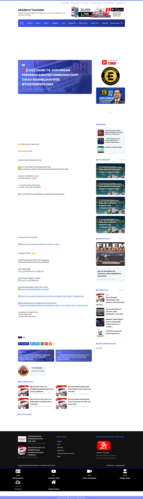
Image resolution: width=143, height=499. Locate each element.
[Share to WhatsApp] (42, 345)
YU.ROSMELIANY (37, 369)
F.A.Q (59, 446)
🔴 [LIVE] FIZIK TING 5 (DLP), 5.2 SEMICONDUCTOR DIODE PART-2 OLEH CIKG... (41, 403)
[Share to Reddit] (50, 345)
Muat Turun (83, 25)
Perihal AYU (110, 467)
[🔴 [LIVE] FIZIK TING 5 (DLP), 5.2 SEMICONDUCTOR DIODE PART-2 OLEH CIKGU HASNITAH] (23, 410)
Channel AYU (65, 5)
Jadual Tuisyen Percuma (65, 455)
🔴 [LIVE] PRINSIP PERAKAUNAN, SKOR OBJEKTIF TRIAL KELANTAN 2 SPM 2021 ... (79, 390)
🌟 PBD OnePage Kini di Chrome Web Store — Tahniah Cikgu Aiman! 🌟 (113, 142)
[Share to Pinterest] (46, 345)
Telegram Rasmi (75, 5)
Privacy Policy (115, 25)
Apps (59, 458)
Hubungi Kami (120, 467)
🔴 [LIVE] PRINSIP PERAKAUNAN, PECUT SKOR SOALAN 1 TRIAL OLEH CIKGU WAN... (79, 403)
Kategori (55, 25)
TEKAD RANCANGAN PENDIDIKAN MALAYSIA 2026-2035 (35, 440)
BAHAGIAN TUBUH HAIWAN (113, 149)
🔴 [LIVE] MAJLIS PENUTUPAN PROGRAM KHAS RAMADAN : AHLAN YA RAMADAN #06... (110, 171)
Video (38, 25)
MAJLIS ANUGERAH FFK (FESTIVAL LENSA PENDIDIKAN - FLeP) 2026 (114, 313)
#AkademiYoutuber (96, 5)
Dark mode (122, 5)
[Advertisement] (71, 44)
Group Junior (85, 5)
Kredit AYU (94, 25)
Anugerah (71, 25)
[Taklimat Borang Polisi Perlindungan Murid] (100, 339)
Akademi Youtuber (31, 11)
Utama (29, 25)
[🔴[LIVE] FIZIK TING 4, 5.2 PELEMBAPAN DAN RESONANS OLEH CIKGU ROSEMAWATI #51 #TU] (23, 397)
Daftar (46, 25)
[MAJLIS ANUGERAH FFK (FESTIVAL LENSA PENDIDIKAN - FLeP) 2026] (100, 317)
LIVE (23, 66)
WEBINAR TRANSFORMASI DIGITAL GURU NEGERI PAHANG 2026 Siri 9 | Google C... (45, 3)
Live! (63, 25)
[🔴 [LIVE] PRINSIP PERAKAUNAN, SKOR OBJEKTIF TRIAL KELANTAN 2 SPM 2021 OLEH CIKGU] (61, 397)
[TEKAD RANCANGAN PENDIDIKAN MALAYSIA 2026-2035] (22, 444)
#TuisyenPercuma (109, 5)
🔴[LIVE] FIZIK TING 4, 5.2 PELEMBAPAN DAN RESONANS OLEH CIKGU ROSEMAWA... (42, 390)
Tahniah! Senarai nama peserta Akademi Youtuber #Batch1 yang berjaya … (114, 133)
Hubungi (105, 25)
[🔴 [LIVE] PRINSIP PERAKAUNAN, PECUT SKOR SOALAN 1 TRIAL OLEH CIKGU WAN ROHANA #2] (61, 410)
